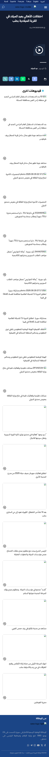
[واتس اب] (28, 745)
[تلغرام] (31, 745)
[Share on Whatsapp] (22, 79)
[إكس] (42, 745)
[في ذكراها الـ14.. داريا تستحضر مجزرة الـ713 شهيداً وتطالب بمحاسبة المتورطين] (24, 225)
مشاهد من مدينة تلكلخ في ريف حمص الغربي (29, 628)
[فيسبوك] (45, 745)
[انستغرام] (34, 745)
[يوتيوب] (38, 745)
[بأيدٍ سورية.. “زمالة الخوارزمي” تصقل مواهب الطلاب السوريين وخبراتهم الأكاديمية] (24, 263)
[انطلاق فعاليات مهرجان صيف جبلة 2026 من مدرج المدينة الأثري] (24, 457)
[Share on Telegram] (11, 79)
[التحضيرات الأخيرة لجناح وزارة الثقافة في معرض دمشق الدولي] (24, 186)
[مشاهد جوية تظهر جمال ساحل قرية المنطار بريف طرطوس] (24, 147)
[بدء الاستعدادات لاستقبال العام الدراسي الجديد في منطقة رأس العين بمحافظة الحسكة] (24, 108)
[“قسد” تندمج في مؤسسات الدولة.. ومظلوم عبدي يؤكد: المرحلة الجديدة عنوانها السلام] (24, 573)
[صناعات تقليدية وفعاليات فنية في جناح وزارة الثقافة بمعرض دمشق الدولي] (24, 380)
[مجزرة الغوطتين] (24, 686)
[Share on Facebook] (34, 79)
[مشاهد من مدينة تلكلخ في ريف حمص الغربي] (24, 612)
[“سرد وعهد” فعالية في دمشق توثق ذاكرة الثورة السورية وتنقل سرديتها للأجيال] (24, 418)
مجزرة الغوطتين (40, 702)
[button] (45, 7)
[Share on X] (28, 79)
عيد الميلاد (34, 68)
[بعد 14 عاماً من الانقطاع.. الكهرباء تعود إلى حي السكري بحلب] (24, 496)
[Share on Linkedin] (17, 79)
